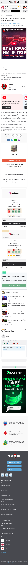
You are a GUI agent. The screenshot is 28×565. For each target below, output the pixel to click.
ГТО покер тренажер (6, 525)
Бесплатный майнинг (6, 512)
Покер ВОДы (9, 15)
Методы (24, 226)
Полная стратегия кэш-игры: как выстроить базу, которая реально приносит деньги (16, 305)
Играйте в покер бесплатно (7, 528)
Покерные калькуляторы (7, 533)
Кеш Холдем (4, 23)
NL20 (10, 23)
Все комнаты (4, 552)
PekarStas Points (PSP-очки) (7, 506)
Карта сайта (11, 562)
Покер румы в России (6, 523)
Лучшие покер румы (6, 520)
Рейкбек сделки (5, 501)
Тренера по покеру (5, 493)
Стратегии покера (17, 23)
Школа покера (4, 490)
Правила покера (5, 488)
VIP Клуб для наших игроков (8, 504)
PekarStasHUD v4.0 (20, 77)
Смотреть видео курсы (14, 285)
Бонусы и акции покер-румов (8, 530)
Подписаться (7, 107)
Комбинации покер (5, 485)
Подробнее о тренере (14, 160)
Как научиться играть (6, 482)
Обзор (5, 226)
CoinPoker (7, 6)
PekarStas (14, 154)
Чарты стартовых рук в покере (8, 509)
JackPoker (14, 200)
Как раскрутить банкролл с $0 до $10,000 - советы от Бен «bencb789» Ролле (16, 320)
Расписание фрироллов (7, 514)
